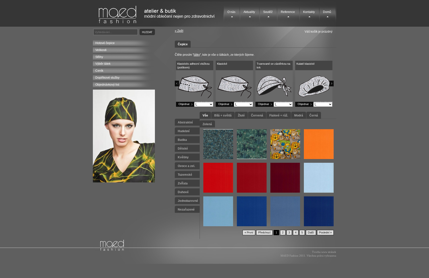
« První (249, 232)
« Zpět (179, 31)
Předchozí (264, 232)
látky (197, 54)
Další (311, 232)
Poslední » (325, 232)
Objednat (184, 104)
